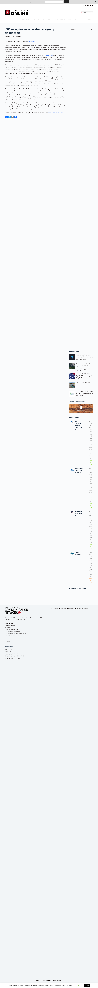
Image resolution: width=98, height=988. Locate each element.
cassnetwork (32, 41)
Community (19, 36)
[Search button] (91, 29)
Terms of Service (46, 980)
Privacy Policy (57, 980)
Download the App (72, 19)
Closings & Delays (60, 19)
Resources (36, 19)
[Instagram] (85, 5)
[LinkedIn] (92, 5)
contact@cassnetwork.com (13, 636)
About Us (38, 980)
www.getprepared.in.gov (55, 113)
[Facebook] (83, 5)
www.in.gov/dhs (48, 55)
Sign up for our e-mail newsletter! (36, 2)
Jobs (44, 19)
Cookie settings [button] (78, 985)
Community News (25, 19)
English (84, 12)
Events (50, 19)
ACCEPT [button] (87, 985)
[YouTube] (90, 5)
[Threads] (88, 5)
